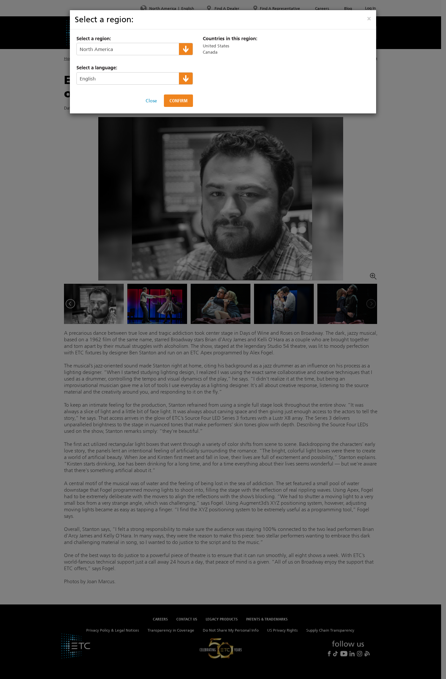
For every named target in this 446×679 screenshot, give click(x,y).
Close (151, 101)
